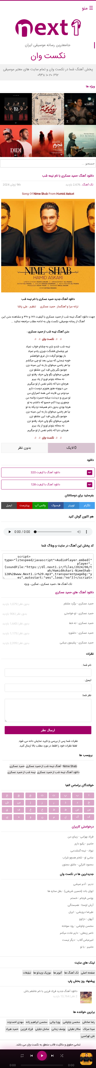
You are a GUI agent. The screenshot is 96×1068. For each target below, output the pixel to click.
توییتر (71, 505)
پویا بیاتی (55, 1022)
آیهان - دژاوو (86, 919)
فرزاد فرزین (27, 1029)
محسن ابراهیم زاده (36, 1022)
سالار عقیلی (74, 1029)
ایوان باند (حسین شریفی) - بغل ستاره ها (70, 891)
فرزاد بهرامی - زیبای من (80, 836)
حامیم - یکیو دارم (84, 843)
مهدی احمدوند (15, 1022)
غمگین (35, 584)
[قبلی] (31, 1055)
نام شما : (86, 665)
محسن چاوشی (71, 1022)
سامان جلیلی (42, 1029)
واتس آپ (40, 505)
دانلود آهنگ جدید (64, 299)
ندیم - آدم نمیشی (83, 884)
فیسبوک (55, 505)
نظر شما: (86, 695)
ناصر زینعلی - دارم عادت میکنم (76, 933)
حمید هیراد (12, 1029)
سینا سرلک (89, 1029)
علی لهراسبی (88, 1036)
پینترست (25, 505)
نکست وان (48, 339)
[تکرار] (22, 1055)
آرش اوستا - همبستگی (80, 905)
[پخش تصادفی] (61, 1055)
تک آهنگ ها (65, 584)
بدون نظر (24, 448)
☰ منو (87, 8)
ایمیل (9, 505)
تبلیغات (27, 973)
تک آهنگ (87, 184)
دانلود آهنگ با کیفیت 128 (61, 484)
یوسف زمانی (58, 1029)
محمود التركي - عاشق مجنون (77, 864)
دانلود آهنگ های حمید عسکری (74, 592)
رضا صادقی (88, 1022)
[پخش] (42, 1056)
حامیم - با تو (86, 947)
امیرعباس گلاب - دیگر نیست (77, 940)
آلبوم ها (57, 973)
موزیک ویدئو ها (42, 973)
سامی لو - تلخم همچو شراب (77, 857)
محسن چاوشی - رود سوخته (77, 926)
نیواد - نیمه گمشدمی (81, 850)
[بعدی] (52, 1055)
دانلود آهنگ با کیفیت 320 (61, 472)
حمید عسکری (46, 299)
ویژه (26, 584)
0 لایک (71, 448)
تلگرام (87, 505)
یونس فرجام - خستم (81, 898)
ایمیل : (87, 680)
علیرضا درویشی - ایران (81, 912)
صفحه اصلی (88, 973)
